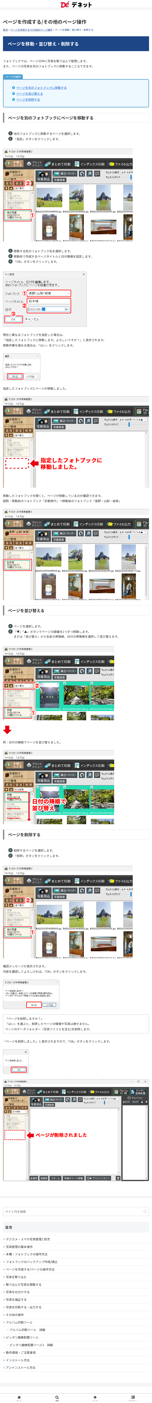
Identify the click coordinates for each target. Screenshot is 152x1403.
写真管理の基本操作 (19, 1246)
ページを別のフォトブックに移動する (41, 87)
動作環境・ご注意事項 (21, 1352)
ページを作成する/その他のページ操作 (31, 29)
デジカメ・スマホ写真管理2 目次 (28, 1239)
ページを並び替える (29, 93)
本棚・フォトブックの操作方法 (26, 1254)
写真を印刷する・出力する (24, 1307)
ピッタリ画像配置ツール (22, 1337)
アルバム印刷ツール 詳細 (27, 1329)
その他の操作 (15, 1314)
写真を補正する (16, 1299)
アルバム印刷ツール (19, 1322)
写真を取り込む (16, 1277)
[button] (145, 1211)
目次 (5, 29)
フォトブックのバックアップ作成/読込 (31, 1261)
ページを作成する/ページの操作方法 (30, 1269)
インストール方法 (18, 1360)
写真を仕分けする (18, 1292)
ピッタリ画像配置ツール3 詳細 (31, 1345)
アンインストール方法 (20, 1367)
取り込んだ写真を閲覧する (24, 1284)
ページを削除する (28, 99)
